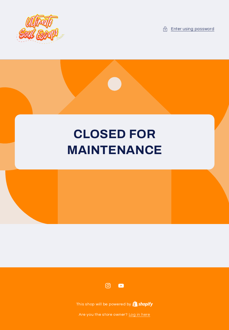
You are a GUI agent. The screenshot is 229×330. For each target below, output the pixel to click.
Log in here (139, 315)
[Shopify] (142, 304)
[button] (188, 29)
